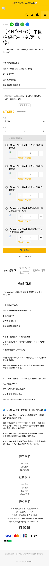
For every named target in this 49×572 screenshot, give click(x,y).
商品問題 (24, 491)
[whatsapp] (22, 24)
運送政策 (24, 487)
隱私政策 (24, 467)
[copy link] (27, 24)
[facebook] (17, 24)
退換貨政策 (24, 494)
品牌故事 (24, 463)
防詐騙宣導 (24, 470)
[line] (12, 24)
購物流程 (24, 484)
